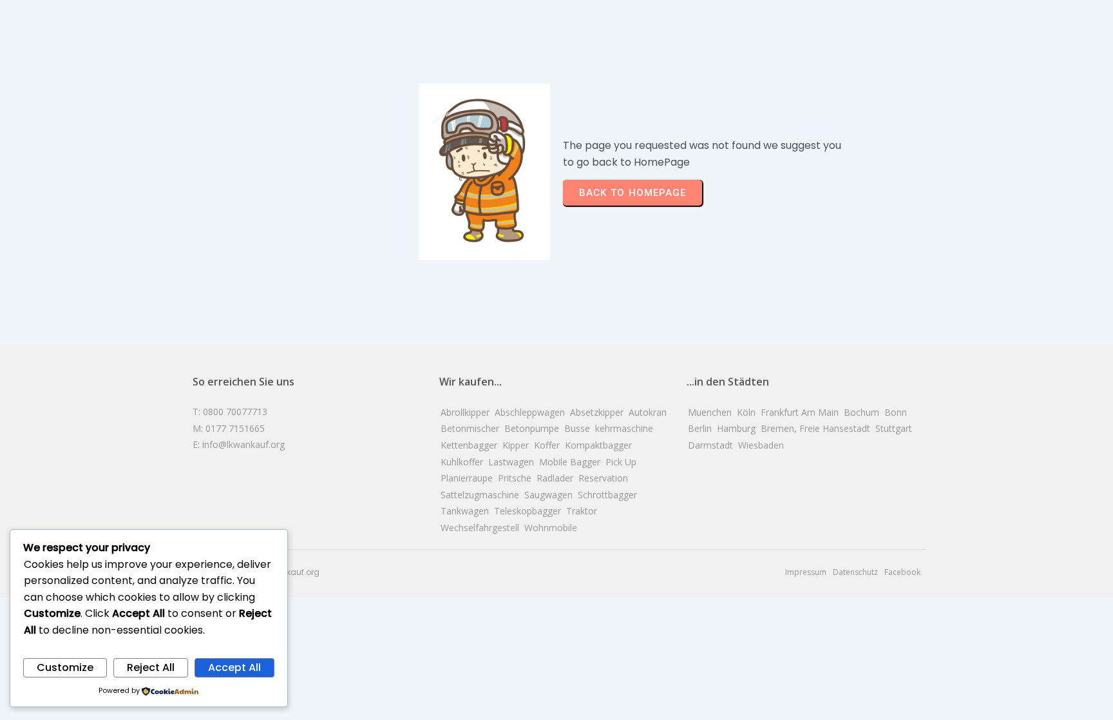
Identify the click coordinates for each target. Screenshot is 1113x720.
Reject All (151, 667)
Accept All (234, 667)
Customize (65, 667)
